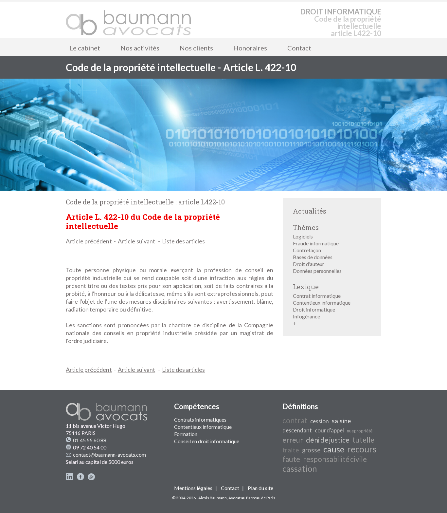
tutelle (363, 439)
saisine (341, 421)
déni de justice (327, 440)
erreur (292, 440)
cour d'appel (329, 430)
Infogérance (306, 316)
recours (362, 449)
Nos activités (139, 48)
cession (319, 421)
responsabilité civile (335, 459)
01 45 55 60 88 (89, 440)
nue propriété (359, 430)
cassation (299, 468)
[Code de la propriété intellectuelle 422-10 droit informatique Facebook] (80, 478)
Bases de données (312, 257)
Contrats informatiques (200, 419)
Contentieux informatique (321, 302)
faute (291, 459)
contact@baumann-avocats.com (109, 454)
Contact (299, 48)
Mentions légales (193, 488)
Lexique (306, 286)
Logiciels (303, 236)
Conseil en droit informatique (206, 441)
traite (290, 450)
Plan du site (260, 488)
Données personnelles (317, 271)
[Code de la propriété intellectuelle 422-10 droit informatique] (128, 19)
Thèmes (306, 227)
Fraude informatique (316, 243)
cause (333, 449)
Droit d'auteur (308, 264)
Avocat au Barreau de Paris (251, 497)
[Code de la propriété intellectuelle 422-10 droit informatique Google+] (91, 478)
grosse (311, 450)
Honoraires (250, 48)
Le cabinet (84, 48)
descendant (297, 430)
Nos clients (196, 48)
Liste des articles (183, 241)
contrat (294, 420)
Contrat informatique (317, 296)
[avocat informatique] (223, 188)
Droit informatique (314, 309)
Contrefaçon (307, 250)
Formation (185, 434)
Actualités (309, 211)
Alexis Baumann (212, 497)
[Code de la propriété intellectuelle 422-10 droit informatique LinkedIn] (70, 478)
